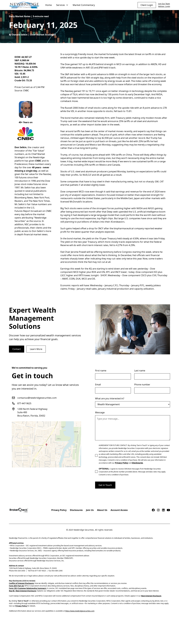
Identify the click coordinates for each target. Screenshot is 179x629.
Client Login (147, 5)
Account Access (119, 510)
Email (98, 384)
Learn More (36, 349)
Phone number (142, 384)
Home (48, 5)
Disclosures (76, 510)
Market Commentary (84, 5)
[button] (62, 5)
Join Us (90, 510)
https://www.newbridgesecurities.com (79, 611)
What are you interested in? (109, 398)
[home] (24, 5)
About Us (102, 510)
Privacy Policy (59, 510)
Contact (16, 349)
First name (100, 370)
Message (100, 412)
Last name (139, 370)
